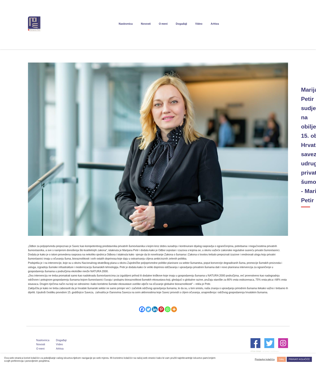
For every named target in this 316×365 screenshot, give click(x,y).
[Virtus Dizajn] (264, 351)
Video (198, 23)
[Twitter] (148, 309)
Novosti (146, 23)
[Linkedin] (155, 309)
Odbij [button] (281, 359)
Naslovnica (126, 23)
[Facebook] (142, 309)
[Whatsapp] (168, 309)
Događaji (181, 23)
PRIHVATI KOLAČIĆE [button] (299, 359)
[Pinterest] (161, 309)
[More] (174, 309)
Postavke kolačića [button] (265, 359)
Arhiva (215, 23)
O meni (163, 23)
